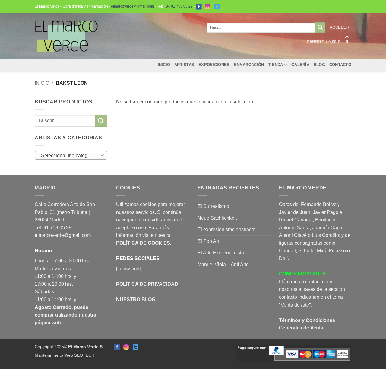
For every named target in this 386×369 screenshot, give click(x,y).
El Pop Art (208, 241)
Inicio (164, 64)
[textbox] (69, 155)
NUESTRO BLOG (135, 299)
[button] (339, 27)
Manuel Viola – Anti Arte (223, 264)
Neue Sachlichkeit (217, 218)
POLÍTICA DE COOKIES (143, 243)
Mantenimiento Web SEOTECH (64, 355)
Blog (319, 64)
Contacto (340, 64)
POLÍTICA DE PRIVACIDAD (147, 284)
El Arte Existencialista (221, 252)
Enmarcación (249, 64)
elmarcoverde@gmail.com (132, 6)
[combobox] (71, 155)
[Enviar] (320, 27)
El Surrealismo (213, 206)
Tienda (275, 64)
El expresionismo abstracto (226, 229)
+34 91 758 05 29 (178, 6)
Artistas (184, 64)
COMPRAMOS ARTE (302, 273)
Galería (300, 64)
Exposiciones (213, 64)
